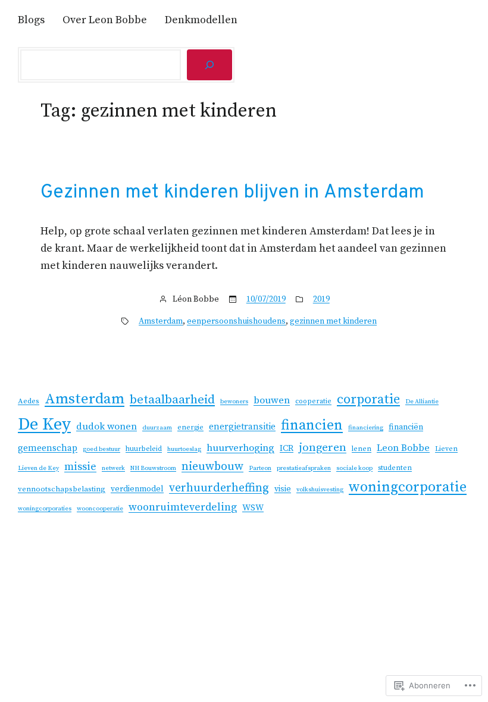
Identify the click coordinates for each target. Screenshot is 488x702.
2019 (321, 299)
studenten (395, 467)
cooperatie (313, 401)
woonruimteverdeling (183, 507)
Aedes (28, 401)
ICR (286, 448)
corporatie (368, 399)
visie (282, 489)
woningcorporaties (44, 508)
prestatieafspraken (304, 468)
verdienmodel (137, 489)
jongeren (322, 448)
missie (80, 467)
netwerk (113, 468)
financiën (406, 427)
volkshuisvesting (319, 489)
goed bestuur (101, 449)
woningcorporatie (408, 487)
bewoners (234, 401)
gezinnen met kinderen (333, 321)
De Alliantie (422, 401)
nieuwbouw (212, 466)
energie (190, 427)
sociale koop (354, 468)
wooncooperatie (100, 508)
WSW (253, 507)
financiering (365, 428)
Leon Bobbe (403, 448)
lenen (361, 448)
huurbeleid (144, 448)
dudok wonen (106, 427)
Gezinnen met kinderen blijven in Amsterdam (232, 192)
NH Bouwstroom (153, 468)
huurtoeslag (184, 449)
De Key (44, 424)
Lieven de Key (38, 468)
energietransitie (242, 427)
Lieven (446, 448)
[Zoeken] (209, 64)
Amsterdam (161, 321)
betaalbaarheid (172, 400)
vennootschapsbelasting (61, 489)
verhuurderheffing (219, 488)
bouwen (272, 400)
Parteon (260, 468)
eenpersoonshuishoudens (236, 321)
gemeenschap (47, 448)
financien (312, 425)
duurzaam (157, 428)
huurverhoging (240, 448)
